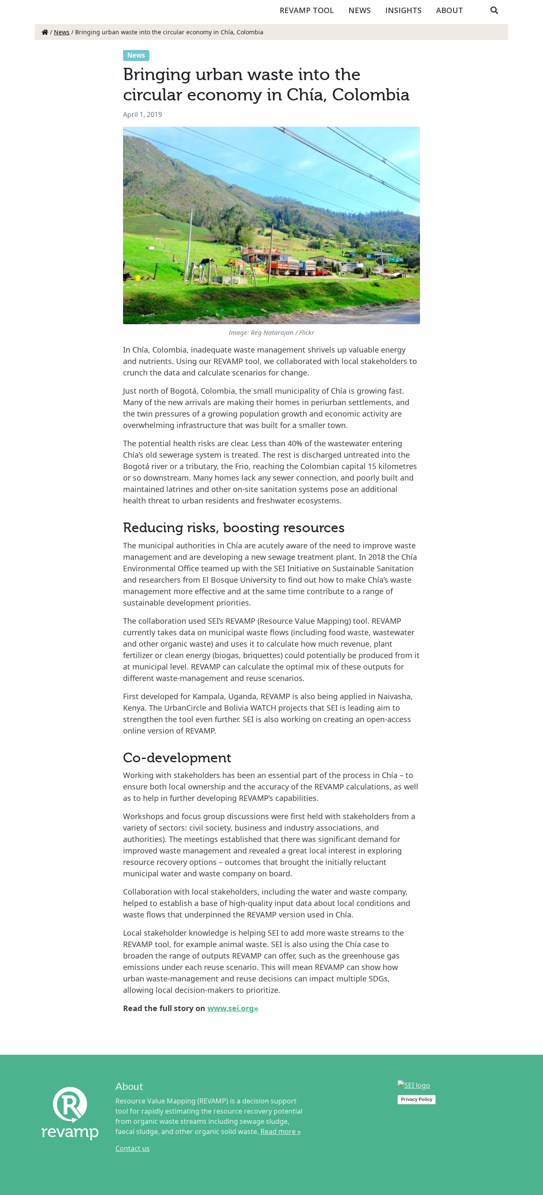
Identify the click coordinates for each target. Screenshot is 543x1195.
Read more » (280, 1131)
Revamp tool (307, 10)
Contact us (132, 1148)
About (449, 10)
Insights (403, 10)
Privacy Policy (416, 1099)
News (359, 10)
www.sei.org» (232, 1008)
